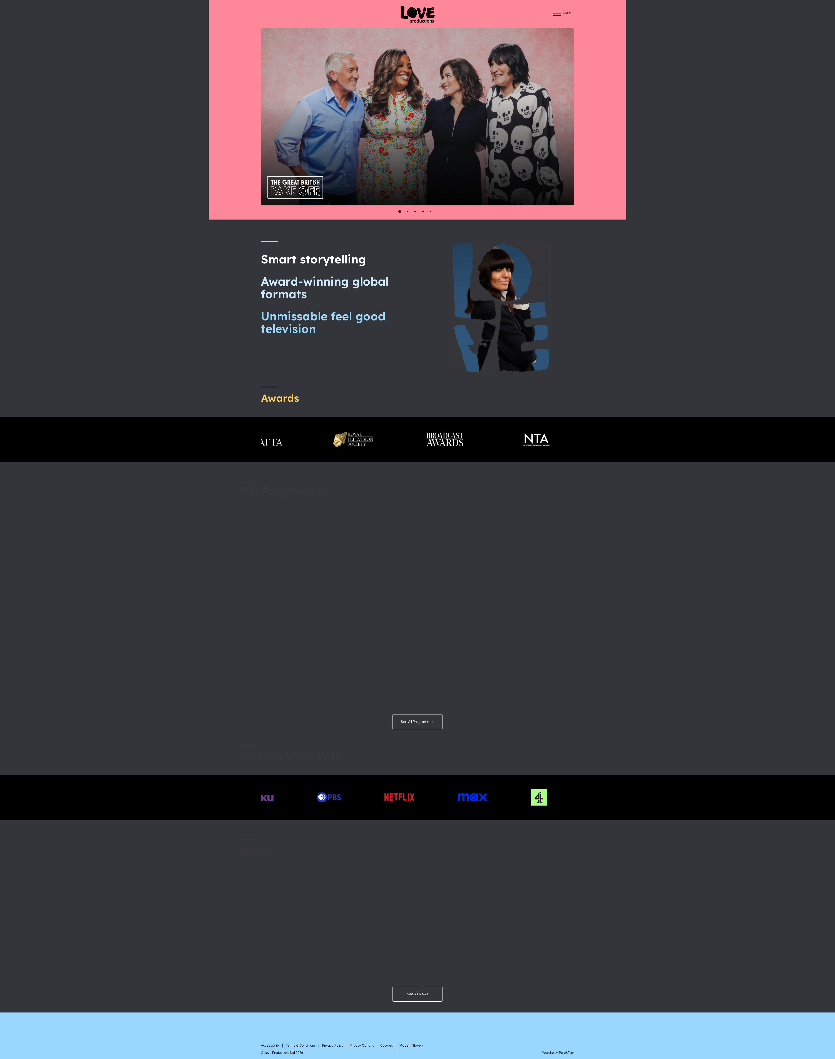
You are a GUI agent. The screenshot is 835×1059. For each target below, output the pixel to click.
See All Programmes (417, 721)
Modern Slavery (411, 1045)
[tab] (399, 211)
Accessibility (270, 1045)
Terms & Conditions (301, 1045)
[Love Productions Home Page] (418, 22)
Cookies (386, 1045)
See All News (417, 994)
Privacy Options (362, 1045)
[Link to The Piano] (300, 183)
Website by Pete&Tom (558, 1053)
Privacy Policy (332, 1045)
